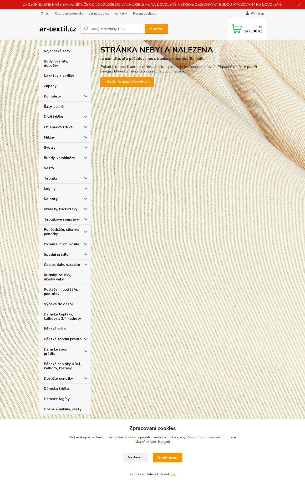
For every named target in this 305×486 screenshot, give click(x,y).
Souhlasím (167, 457)
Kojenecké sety (57, 51)
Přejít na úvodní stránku (127, 82)
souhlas (131, 437)
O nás (45, 13)
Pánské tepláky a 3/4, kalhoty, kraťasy (62, 366)
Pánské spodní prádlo (62, 339)
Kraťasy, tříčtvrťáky (60, 209)
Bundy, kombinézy (59, 157)
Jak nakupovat (99, 13)
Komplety (52, 96)
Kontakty (121, 13)
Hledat (156, 28)
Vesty (49, 168)
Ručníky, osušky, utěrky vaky (57, 277)
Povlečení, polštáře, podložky (61, 291)
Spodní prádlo (56, 254)
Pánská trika (55, 328)
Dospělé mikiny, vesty (62, 409)
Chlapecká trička (58, 127)
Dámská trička (56, 388)
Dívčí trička (53, 116)
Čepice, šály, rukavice (62, 264)
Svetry (50, 147)
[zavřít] (299, 4)
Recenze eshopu (144, 13)
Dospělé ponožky (58, 378)
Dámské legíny (57, 399)
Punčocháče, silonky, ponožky (61, 231)
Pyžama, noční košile (61, 244)
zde (173, 474)
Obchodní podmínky (69, 13)
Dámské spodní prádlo (57, 351)
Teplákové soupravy (61, 219)
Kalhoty (51, 198)
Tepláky (51, 178)
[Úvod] (58, 29)
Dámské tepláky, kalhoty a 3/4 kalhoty (62, 316)
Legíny (50, 188)
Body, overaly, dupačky (56, 63)
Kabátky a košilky (59, 75)
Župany (50, 86)
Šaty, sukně (54, 106)
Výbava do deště (58, 304)
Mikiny (49, 137)
